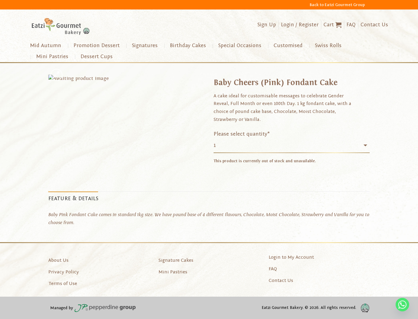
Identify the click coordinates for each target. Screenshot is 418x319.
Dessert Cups (96, 56)
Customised (288, 45)
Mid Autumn (45, 45)
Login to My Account (291, 257)
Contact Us (374, 25)
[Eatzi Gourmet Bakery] (60, 26)
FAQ (351, 25)
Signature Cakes (176, 260)
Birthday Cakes (188, 45)
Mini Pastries (52, 56)
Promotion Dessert (96, 45)
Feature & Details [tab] (73, 198)
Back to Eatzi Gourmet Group (337, 4)
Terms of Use (62, 283)
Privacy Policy (63, 272)
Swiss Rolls (328, 45)
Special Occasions (239, 45)
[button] (332, 25)
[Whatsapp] (402, 304)
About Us (58, 260)
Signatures (145, 45)
